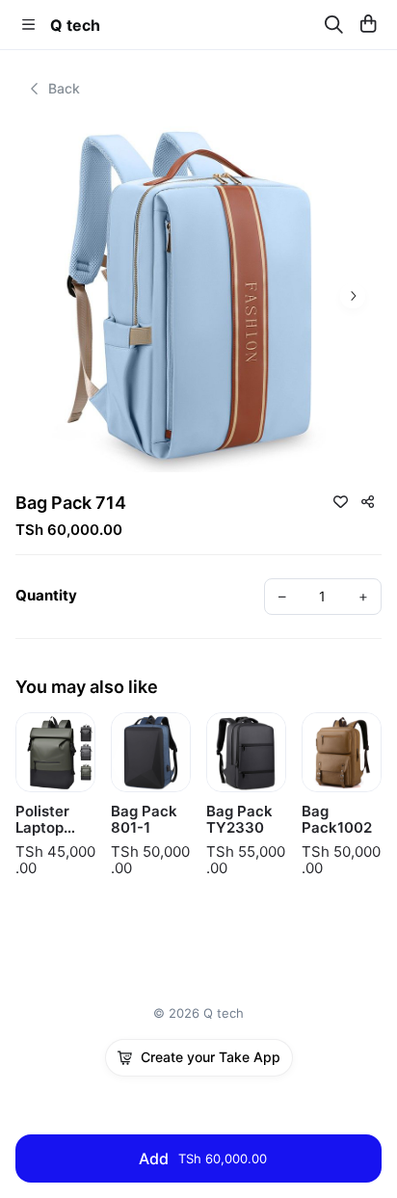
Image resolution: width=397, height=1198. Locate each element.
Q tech (75, 25)
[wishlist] (340, 501)
